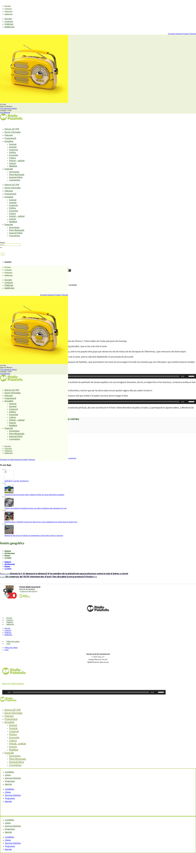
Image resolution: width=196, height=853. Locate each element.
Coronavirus (14, 180)
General (12, 144)
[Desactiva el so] (187, 376)
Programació (10, 138)
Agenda (8, 784)
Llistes (8, 792)
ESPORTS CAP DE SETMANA (17, 481)
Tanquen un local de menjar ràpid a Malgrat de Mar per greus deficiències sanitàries (34, 495)
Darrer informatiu (13, 132)
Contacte (8, 8)
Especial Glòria (15, 177)
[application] (98, 376)
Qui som (8, 6)
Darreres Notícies (13, 795)
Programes (10, 798)
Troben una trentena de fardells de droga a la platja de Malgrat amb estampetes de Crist (35, 508)
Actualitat (9, 141)
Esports (12, 163)
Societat (13, 147)
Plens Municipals (16, 174)
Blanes (7, 555)
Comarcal (13, 149)
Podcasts (9, 135)
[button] (2, 254)
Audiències (9, 14)
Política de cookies (13, 641)
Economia (13, 155)
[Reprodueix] (5, 692)
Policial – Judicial (16, 160)
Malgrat (8, 551)
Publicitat (8, 11)
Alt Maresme (10, 553)
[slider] (192, 376)
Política (12, 152)
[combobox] (10, 245)
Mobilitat (13, 166)
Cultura (12, 157)
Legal (8, 644)
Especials (9, 168)
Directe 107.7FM (12, 129)
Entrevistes (14, 171)
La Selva (8, 558)
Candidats (9, 789)
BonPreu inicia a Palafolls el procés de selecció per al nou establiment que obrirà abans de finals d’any (41, 522)
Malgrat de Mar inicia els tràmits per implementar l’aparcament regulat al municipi (34, 535)
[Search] (1, 247)
